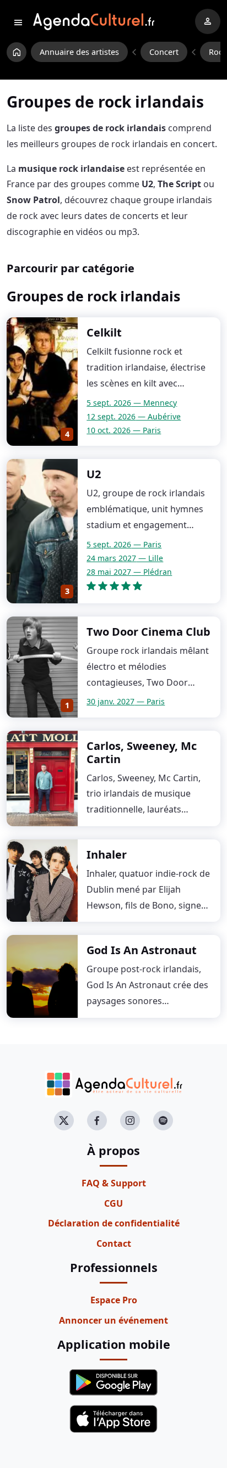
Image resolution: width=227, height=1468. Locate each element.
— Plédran (129, 572)
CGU (113, 1203)
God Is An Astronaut (142, 950)
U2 (94, 474)
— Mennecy (132, 402)
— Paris (124, 430)
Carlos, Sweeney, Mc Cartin (142, 752)
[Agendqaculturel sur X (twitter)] (64, 1120)
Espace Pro (113, 1300)
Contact (113, 1243)
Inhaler (107, 854)
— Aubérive (134, 416)
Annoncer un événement (113, 1320)
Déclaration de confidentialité (114, 1223)
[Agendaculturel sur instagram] (130, 1120)
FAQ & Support (114, 1183)
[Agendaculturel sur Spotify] (163, 1120)
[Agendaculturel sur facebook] (97, 1120)
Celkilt (104, 332)
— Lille (125, 558)
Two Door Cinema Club (148, 631)
